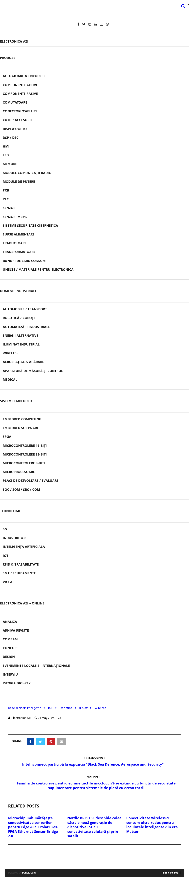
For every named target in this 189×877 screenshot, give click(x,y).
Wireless (10, 353)
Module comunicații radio (27, 173)
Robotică (66, 708)
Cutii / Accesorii (17, 120)
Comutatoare (15, 102)
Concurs (10, 648)
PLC (6, 199)
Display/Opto (15, 129)
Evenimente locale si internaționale (36, 665)
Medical (10, 379)
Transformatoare (19, 252)
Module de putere (19, 181)
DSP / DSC (10, 137)
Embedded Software (21, 428)
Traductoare (15, 243)
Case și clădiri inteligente (24, 708)
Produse (7, 57)
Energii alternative (20, 335)
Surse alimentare (19, 234)
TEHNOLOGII (10, 511)
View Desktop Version (96, 861)
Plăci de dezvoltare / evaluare (31, 480)
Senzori (10, 208)
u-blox (83, 708)
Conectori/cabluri (20, 111)
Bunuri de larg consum (24, 260)
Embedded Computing (22, 419)
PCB (6, 190)
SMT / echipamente (19, 573)
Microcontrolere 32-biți (25, 454)
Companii (11, 639)
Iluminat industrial (21, 344)
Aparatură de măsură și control (33, 371)
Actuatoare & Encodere (24, 76)
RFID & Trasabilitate (21, 564)
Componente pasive (20, 93)
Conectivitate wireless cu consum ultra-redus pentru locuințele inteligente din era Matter (152, 825)
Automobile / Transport (25, 309)
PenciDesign (29, 872)
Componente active (20, 85)
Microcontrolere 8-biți (24, 463)
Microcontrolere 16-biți (25, 445)
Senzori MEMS (15, 217)
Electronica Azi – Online (22, 603)
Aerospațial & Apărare (23, 362)
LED (6, 155)
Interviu (10, 674)
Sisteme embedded (16, 401)
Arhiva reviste (16, 630)
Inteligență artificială (24, 546)
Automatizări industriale (26, 327)
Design (9, 656)
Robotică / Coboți (19, 318)
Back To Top (170, 872)
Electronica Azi (14, 41)
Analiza (10, 621)
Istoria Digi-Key (17, 683)
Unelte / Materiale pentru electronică (38, 269)
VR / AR (9, 582)
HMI (6, 146)
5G (5, 529)
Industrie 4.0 (14, 538)
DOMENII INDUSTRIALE (18, 291)
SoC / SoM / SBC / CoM (21, 489)
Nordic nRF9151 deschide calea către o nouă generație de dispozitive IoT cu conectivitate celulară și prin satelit (94, 827)
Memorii (10, 164)
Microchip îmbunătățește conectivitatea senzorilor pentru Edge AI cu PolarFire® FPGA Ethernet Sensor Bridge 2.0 (33, 827)
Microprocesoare (19, 472)
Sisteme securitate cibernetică (30, 225)
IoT (5, 555)
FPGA (7, 436)
